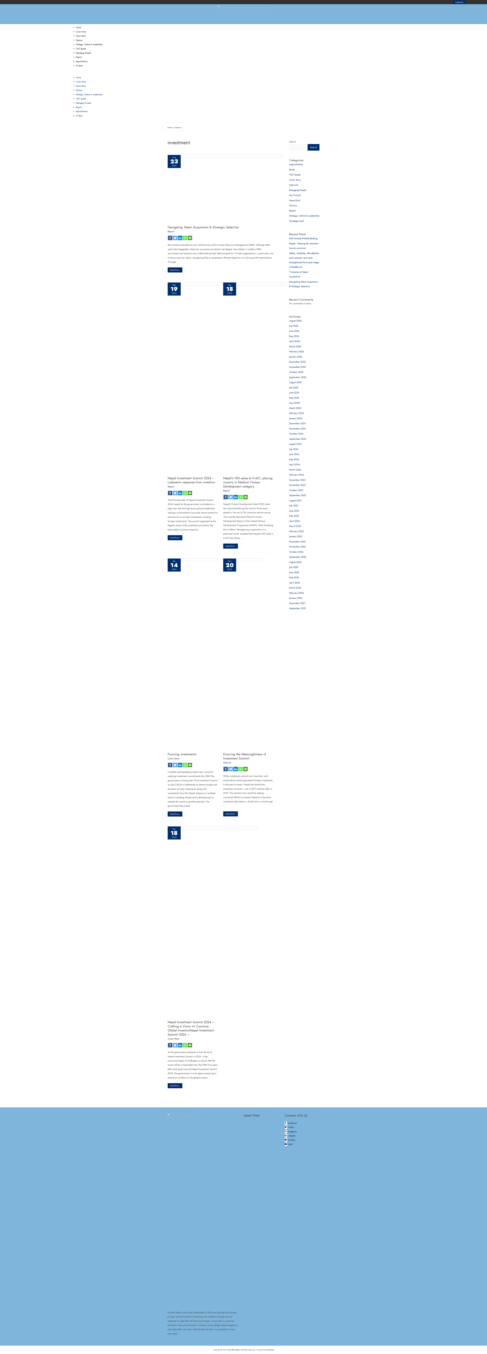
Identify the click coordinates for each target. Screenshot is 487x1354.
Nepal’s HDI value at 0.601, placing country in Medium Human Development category (248, 482)
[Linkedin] (180, 238)
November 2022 (297, 546)
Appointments (82, 61)
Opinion (79, 40)
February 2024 (296, 474)
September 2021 (297, 608)
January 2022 (295, 598)
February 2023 (296, 531)
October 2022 (296, 552)
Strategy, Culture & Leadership (89, 44)
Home (78, 27)
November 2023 (297, 485)
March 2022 (295, 587)
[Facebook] (170, 238)
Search (292, 141)
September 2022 (297, 557)
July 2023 (293, 505)
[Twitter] (433, 2)
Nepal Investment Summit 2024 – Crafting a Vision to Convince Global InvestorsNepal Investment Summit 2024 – (191, 1028)
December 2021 (297, 603)
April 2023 (294, 521)
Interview (293, 185)
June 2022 (294, 572)
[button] (459, 2)
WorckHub (270, 1350)
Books (292, 169)
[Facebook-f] (429, 2)
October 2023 (296, 490)
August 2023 (295, 500)
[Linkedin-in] (442, 2)
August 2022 (295, 562)
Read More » (175, 269)
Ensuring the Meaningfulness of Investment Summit (244, 756)
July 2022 (293, 567)
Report (79, 57)
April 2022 (294, 582)
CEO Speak (81, 48)
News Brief (81, 35)
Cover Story (81, 31)
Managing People (83, 52)
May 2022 (294, 577)
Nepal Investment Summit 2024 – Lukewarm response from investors (191, 480)
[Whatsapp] (185, 238)
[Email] (190, 238)
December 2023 (297, 480)
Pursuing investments (182, 754)
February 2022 (296, 593)
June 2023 (294, 510)
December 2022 (297, 541)
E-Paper (79, 65)
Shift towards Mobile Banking (303, 238)
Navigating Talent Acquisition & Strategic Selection (203, 227)
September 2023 (297, 495)
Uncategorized (296, 221)
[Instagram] (437, 2)
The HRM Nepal (233, 1350)
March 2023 (295, 526)
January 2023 (295, 536)
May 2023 (294, 516)
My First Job (295, 195)
